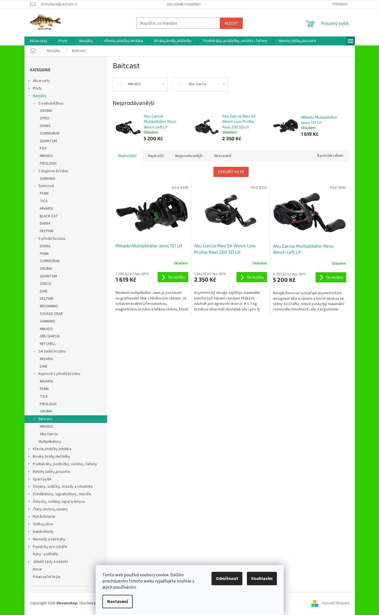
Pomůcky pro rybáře (50, 547)
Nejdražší (156, 156)
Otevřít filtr (231, 171)
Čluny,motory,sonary (50, 509)
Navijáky (40, 96)
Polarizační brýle (47, 577)
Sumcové (46, 186)
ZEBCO (45, 284)
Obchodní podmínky (184, 4)
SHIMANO (47, 178)
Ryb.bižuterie (44, 516)
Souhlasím (262, 578)
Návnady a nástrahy (49, 539)
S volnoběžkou (50, 103)
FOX (43, 148)
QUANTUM (48, 141)
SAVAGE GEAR (51, 314)
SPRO (44, 118)
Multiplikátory (49, 441)
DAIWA (45, 126)
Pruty (37, 88)
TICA (44, 201)
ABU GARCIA (50, 336)
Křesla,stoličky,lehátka (52, 449)
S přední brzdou (51, 238)
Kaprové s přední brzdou (59, 374)
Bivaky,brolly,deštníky (51, 456)
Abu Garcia (49, 434)
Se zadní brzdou (52, 351)
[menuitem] (38, 40)
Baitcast (45, 419)
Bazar (37, 569)
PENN (44, 193)
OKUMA (46, 111)
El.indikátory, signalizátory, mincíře (62, 494)
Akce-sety (41, 81)
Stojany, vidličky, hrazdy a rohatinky (63, 486)
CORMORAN (49, 133)
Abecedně (222, 156)
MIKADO (46, 156)
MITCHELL (48, 344)
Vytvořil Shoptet (335, 603)
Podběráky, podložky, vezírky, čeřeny (65, 464)
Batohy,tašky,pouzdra (51, 472)
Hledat (231, 23)
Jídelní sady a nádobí (50, 562)
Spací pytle (42, 479)
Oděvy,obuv (43, 524)
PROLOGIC (48, 163)
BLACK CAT (49, 216)
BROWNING (49, 306)
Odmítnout (227, 578)
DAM (43, 291)
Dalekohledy (43, 532)
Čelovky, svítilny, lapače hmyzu (59, 502)
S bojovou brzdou (53, 171)
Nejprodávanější (189, 156)
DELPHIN (46, 231)
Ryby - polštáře (45, 554)
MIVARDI (46, 208)
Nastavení (117, 601)
